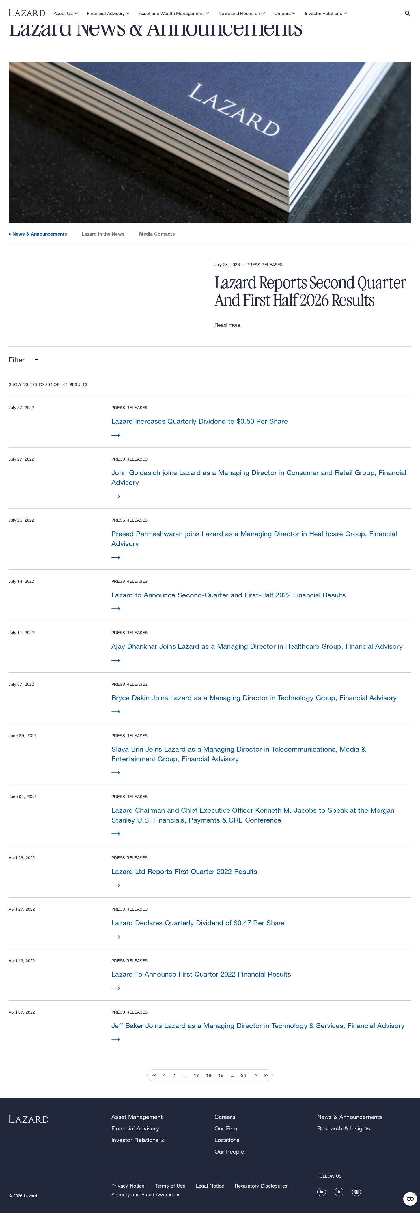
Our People (229, 1151)
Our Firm (226, 1128)
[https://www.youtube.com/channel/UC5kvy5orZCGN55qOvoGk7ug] (339, 1192)
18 (208, 1075)
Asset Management (137, 1116)
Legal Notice (210, 1186)
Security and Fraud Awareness (146, 1194)
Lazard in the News (103, 233)
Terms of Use (170, 1186)
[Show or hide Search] (407, 13)
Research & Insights (343, 1128)
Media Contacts (157, 233)
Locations (227, 1140)
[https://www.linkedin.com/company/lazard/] (321, 1192)
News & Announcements (39, 233)
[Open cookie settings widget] (410, 1199)
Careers (224, 1116)
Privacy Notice (127, 1186)
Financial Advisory (135, 1128)
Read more (227, 325)
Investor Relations (134, 1140)
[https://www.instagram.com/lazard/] (356, 1192)
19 (220, 1075)
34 (243, 1075)
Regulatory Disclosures (261, 1186)
